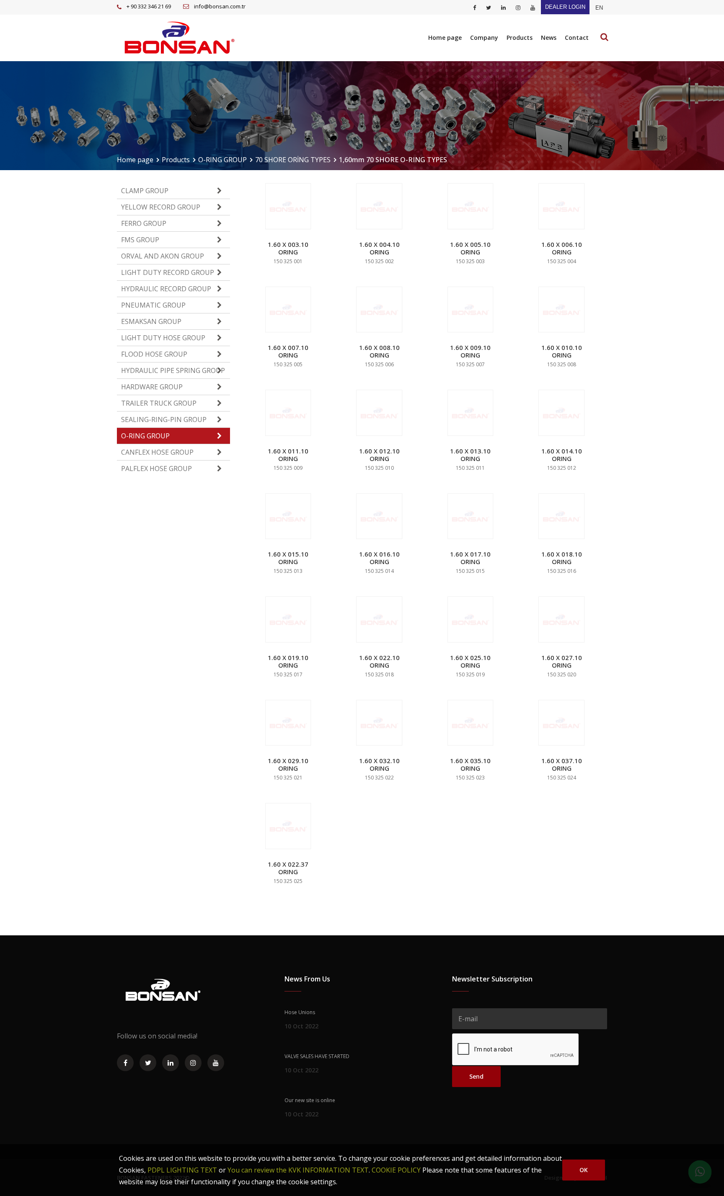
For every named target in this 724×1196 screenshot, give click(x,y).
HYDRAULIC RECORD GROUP (166, 288)
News (548, 37)
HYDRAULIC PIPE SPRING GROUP (173, 370)
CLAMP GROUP (144, 190)
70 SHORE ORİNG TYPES (293, 159)
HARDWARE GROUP (152, 386)
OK (583, 1170)
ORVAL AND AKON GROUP (162, 256)
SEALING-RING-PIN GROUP (164, 419)
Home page (445, 37)
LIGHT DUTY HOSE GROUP (163, 337)
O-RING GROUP (222, 159)
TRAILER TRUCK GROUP (159, 403)
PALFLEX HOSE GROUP (156, 468)
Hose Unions (299, 1012)
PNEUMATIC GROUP (153, 305)
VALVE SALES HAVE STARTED (316, 1056)
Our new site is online (309, 1100)
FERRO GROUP (143, 223)
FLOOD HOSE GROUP (154, 354)
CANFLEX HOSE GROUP (157, 452)
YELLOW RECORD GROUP (160, 207)
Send (476, 1076)
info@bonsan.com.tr (220, 6)
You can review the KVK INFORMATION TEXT (298, 1170)
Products (520, 37)
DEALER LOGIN (565, 7)
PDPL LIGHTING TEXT (182, 1170)
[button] (599, 8)
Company (484, 37)
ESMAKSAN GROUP (151, 321)
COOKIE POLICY (396, 1170)
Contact (577, 37)
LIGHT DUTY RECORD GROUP (167, 272)
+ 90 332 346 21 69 (149, 6)
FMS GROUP (140, 239)
